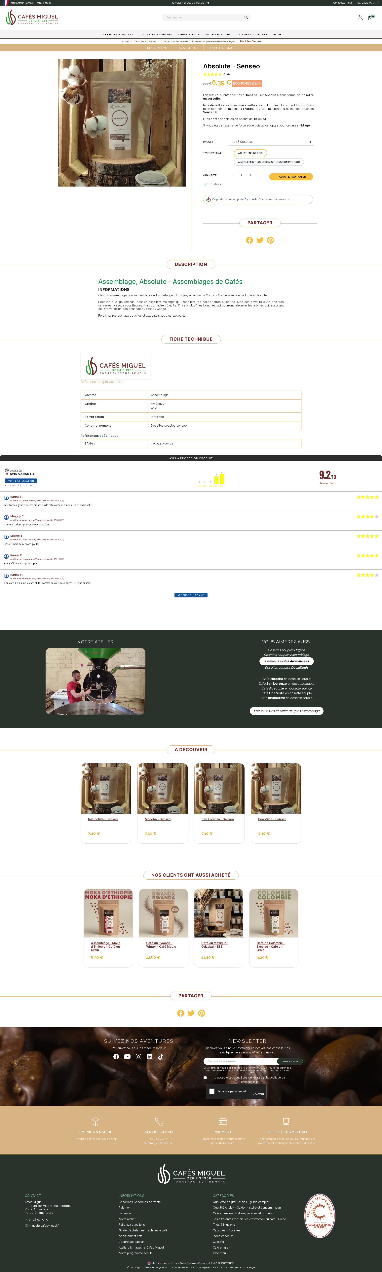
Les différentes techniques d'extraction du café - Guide (249, 1219)
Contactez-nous (342, 2)
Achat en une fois (250, 153)
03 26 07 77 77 (38, 1219)
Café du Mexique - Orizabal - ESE (214, 944)
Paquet (208, 141)
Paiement (125, 1207)
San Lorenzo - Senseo (218, 819)
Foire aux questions (132, 1224)
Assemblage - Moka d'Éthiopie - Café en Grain (105, 946)
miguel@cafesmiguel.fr (43, 1225)
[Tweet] (260, 240)
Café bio (218, 1241)
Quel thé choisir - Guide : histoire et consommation (247, 1207)
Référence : (89, 382)
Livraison (125, 1213)
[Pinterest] (270, 240)
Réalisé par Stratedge (242, 1267)
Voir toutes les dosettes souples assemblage (287, 711)
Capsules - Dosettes (227, 1230)
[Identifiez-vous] (360, 17)
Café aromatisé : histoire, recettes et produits (243, 1213)
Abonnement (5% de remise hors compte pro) (269, 161)
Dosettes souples (286, 661)
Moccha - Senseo (158, 819)
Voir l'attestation (21, 480)
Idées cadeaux (223, 1236)
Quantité (209, 175)
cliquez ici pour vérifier (221, 1262)
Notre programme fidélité (136, 1253)
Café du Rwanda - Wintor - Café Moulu (161, 944)
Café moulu (220, 1253)
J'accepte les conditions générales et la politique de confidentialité (250, 1079)
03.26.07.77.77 (159, 1138)
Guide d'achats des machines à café (143, 1230)
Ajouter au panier (292, 176)
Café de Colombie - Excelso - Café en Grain (271, 946)
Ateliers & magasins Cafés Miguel (141, 1247)
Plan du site (220, 1267)
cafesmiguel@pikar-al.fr (159, 1143)
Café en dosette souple (287, 679)
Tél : (367, 2)
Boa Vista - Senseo (272, 819)
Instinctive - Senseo (103, 819)
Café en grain (222, 1247)
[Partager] (249, 240)
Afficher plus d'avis (191, 595)
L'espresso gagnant (132, 1241)
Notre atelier (127, 1219)
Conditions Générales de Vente (140, 1202)
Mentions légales (200, 1267)
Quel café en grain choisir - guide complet (241, 1202)
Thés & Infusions (224, 1224)
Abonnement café (131, 1236)
